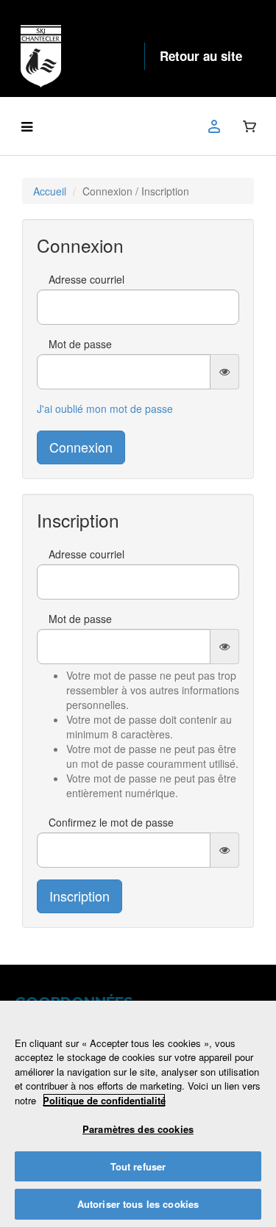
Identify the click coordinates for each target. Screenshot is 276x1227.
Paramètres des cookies (138, 1129)
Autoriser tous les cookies (138, 1204)
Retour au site (201, 56)
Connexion (81, 446)
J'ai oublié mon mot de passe (105, 408)
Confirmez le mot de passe (111, 822)
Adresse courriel (86, 279)
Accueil (49, 191)
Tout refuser (138, 1166)
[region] (138, 1114)
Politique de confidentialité (104, 1100)
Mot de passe (80, 344)
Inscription (79, 895)
